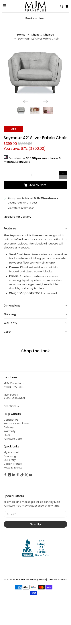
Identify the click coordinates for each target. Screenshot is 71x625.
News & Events (13, 467)
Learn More (22, 162)
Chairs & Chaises (42, 34)
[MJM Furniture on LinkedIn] (13, 475)
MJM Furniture (21, 579)
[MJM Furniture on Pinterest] (17, 475)
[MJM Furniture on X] (26, 475)
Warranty (9, 431)
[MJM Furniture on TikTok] (22, 475)
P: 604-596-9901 (14, 398)
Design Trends (13, 464)
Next (43, 18)
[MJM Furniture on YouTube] (30, 475)
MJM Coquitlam (13, 383)
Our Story (10, 460)
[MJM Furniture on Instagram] (9, 475)
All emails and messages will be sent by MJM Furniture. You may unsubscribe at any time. (32, 503)
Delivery (9, 427)
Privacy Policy (38, 579)
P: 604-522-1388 (14, 387)
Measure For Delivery (17, 217)
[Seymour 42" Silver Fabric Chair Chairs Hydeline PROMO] (36, 72)
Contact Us (11, 420)
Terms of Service (57, 579)
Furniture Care (13, 439)
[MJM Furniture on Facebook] (5, 475)
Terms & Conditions (16, 423)
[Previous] (25, 101)
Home (21, 34)
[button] (36, 228)
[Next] (45, 101)
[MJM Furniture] (35, 6)
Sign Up (35, 524)
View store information (21, 207)
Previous (31, 18)
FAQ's (7, 435)
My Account (11, 452)
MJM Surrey (11, 394)
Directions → (12, 406)
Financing (10, 456)
